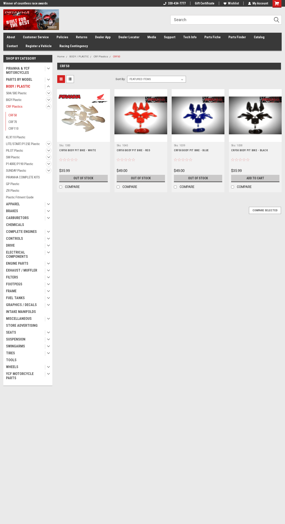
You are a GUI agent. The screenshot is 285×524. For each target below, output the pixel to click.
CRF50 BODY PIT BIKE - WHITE (77, 150)
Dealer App (103, 37)
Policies (62, 37)
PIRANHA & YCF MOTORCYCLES (18, 70)
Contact (12, 46)
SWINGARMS (15, 346)
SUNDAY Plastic (16, 171)
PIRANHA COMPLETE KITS (23, 177)
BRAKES (12, 211)
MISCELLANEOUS (19, 318)
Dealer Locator (129, 37)
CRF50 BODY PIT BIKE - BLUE (191, 150)
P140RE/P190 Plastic (19, 164)
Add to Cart (255, 178)
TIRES (10, 353)
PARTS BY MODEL (19, 79)
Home (61, 56)
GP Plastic (12, 184)
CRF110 (13, 129)
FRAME (11, 291)
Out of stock (83, 178)
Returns (81, 37)
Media (151, 37)
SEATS (11, 332)
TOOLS (11, 360)
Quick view (83, 138)
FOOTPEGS (14, 284)
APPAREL (13, 204)
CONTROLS (14, 238)
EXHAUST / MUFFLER (21, 270)
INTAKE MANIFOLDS (21, 312)
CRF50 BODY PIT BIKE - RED (133, 150)
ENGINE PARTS (17, 263)
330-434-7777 (177, 3)
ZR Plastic (12, 191)
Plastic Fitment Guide (20, 197)
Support (169, 37)
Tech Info (190, 37)
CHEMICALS (15, 225)
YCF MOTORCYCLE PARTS (20, 376)
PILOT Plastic (14, 151)
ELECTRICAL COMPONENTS (17, 254)
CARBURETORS (17, 218)
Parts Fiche (212, 37)
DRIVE (10, 245)
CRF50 (12, 115)
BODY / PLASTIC (18, 86)
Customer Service (36, 37)
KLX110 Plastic (15, 137)
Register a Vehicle (39, 46)
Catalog (259, 37)
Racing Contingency (73, 46)
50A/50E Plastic (16, 93)
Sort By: (120, 79)
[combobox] (226, 19)
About (11, 37)
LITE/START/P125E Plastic (23, 144)
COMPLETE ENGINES (21, 232)
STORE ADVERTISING (22, 325)
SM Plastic (13, 157)
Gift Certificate (204, 3)
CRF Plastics (14, 107)
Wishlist (233, 3)
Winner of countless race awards (25, 3)
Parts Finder (237, 37)
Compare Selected (264, 210)
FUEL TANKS (15, 298)
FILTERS (12, 277)
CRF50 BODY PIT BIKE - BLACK (249, 150)
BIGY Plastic (14, 100)
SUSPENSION (15, 339)
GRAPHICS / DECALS (21, 305)
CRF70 (12, 122)
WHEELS (12, 367)
